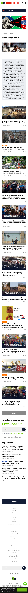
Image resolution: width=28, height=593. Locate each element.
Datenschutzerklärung (14, 548)
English (5, 582)
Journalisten (14, 561)
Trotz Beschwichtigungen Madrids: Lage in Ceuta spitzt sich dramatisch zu (14, 222)
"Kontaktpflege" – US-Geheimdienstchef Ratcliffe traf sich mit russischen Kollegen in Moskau (14, 470)
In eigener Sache (14, 558)
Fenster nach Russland (14, 524)
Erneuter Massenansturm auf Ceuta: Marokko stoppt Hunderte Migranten (14, 298)
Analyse (14, 510)
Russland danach (14, 531)
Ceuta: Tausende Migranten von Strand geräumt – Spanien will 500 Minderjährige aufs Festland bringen (14, 197)
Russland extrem (14, 536)
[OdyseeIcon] (18, 573)
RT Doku (14, 538)
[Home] (3, 3)
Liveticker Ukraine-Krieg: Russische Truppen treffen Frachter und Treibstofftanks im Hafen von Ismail (12, 448)
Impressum (14, 545)
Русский (11, 582)
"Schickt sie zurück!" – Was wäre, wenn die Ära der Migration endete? (13, 378)
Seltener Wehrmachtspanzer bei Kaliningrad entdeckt (11, 455)
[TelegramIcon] (10, 573)
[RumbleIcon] (15, 573)
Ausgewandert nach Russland (14, 533)
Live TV (9, 3)
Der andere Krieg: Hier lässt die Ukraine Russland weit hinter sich (13, 148)
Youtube (14, 501)
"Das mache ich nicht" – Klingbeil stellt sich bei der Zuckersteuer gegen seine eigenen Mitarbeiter (13, 478)
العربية (17, 582)
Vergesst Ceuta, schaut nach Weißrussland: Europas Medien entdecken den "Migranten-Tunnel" (13, 325)
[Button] (24, 429)
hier (12, 590)
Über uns (14, 552)
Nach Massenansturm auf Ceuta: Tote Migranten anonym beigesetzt (13, 122)
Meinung (14, 512)
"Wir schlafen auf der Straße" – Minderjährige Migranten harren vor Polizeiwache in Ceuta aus (13, 403)
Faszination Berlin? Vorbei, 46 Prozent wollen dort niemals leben (13, 172)
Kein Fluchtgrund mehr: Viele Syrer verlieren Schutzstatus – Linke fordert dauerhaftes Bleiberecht (13, 248)
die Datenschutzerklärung (17, 433)
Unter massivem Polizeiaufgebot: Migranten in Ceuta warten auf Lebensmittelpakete (12, 273)
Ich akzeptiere (13, 433)
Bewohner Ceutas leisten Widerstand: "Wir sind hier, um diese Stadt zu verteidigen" (13, 351)
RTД (14, 519)
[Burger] (25, 3)
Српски (16, 583)
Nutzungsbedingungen (14, 550)
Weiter (14, 413)
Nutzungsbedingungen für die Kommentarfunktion (14, 555)
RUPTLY (14, 521)
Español (22, 582)
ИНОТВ (14, 517)
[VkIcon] (12, 573)
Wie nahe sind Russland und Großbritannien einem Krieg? (13, 462)
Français (10, 583)
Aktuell (14, 508)
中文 (21, 583)
